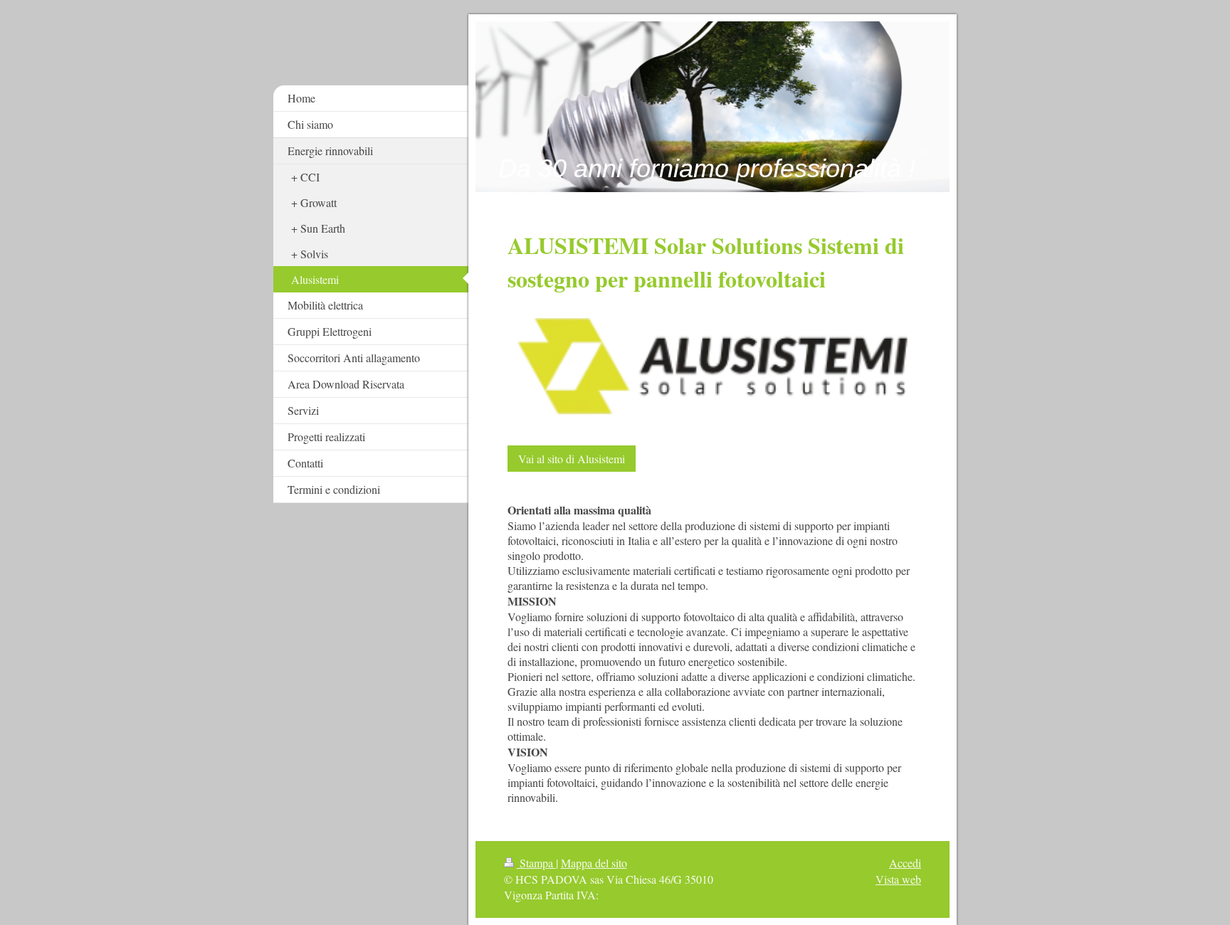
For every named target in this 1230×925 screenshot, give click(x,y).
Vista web (898, 879)
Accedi (905, 862)
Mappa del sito (594, 862)
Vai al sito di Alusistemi (571, 458)
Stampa (536, 862)
